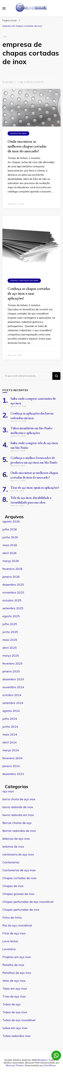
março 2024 (10, 750)
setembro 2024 (12, 703)
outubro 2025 (11, 600)
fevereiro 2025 (12, 663)
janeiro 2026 (11, 577)
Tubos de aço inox (14, 1012)
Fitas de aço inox (14, 933)
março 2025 (10, 655)
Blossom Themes (15, 1065)
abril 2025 (9, 648)
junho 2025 (10, 632)
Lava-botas (10, 941)
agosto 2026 (11, 521)
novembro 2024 (13, 687)
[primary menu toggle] (4, 8)
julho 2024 (9, 719)
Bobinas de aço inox (16, 838)
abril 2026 (9, 553)
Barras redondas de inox (19, 831)
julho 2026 (9, 529)
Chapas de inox (18, 133)
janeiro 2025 (11, 671)
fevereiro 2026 (12, 569)
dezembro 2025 (13, 584)
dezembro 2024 (13, 679)
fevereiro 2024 (12, 758)
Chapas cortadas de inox (24, 281)
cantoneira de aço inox (18, 854)
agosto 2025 (11, 616)
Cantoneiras (10, 862)
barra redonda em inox (18, 815)
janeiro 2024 (11, 766)
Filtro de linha (12, 917)
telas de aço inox (14, 980)
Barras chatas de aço (17, 823)
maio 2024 (9, 734)
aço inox (8, 791)
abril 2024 (9, 742)
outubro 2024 (11, 695)
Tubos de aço (11, 1004)
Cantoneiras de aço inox (19, 870)
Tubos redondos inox (16, 1036)
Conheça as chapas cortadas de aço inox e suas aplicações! (29, 293)
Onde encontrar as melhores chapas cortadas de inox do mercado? (27, 146)
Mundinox (42, 1059)
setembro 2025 (12, 608)
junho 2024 (10, 726)
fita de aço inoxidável (17, 925)
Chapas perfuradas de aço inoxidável (27, 902)
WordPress (50, 1065)
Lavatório (9, 949)
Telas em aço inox (14, 988)
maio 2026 (9, 545)
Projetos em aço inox (16, 957)
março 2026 (10, 561)
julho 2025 (9, 624)
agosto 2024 (11, 711)
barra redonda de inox (17, 807)
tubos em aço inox (14, 1028)
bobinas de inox (13, 846)
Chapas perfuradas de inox (20, 909)
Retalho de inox (13, 965)
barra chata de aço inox (18, 799)
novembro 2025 (13, 592)
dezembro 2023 (13, 774)
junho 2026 (10, 537)
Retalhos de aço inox (16, 973)
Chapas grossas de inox (18, 894)
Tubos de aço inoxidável (19, 1020)
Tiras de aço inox (14, 996)
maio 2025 (9, 640)
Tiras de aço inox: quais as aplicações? (34, 487)
